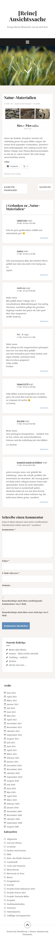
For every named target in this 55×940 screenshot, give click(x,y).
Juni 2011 (11, 746)
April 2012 (12, 719)
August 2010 (13, 780)
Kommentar (9, 529)
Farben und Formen (16, 850)
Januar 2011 (12, 761)
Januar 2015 (12, 704)
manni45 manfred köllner (29, 462)
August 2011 (13, 738)
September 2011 (14, 735)
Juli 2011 (11, 742)
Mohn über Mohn (17, 649)
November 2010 (14, 769)
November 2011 (14, 727)
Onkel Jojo (22, 220)
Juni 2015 (11, 692)
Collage (18, 174)
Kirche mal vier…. (17, 665)
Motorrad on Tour (15, 873)
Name (5, 560)
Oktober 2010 (13, 773)
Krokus (12, 661)
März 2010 (12, 800)
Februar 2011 (13, 757)
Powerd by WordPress (17, 931)
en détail (11, 846)
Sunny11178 (22, 384)
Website (6, 585)
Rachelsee (45, 187)
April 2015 (12, 696)
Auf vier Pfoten (14, 843)
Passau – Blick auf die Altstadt (23, 653)
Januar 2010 (12, 807)
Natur (10, 877)
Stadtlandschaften (16, 904)
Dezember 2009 (14, 811)
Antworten (44, 238)
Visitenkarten (13, 911)
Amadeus (41, 931)
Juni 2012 (11, 712)
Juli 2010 (11, 784)
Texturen (11, 908)
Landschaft (12, 862)
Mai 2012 (11, 715)
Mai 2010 (11, 792)
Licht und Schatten (16, 865)
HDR (9, 854)
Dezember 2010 (14, 765)
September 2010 (14, 777)
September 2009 (14, 822)
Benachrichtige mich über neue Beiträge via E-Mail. (25, 614)
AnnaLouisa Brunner (23, 103)
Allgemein (12, 839)
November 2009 (14, 815)
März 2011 (12, 754)
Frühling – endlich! (18, 657)
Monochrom (13, 869)
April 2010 (12, 796)
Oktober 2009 (13, 819)
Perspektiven (13, 881)
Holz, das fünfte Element (19, 858)
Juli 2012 (11, 708)
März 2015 (12, 700)
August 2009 (13, 826)
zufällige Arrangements (18, 915)
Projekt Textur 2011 (16, 892)
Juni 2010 (11, 788)
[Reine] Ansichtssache (27, 16)
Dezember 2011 (14, 723)
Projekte (36, 103)
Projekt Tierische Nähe (18, 896)
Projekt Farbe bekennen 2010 (21, 888)
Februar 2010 (13, 803)
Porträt (10, 885)
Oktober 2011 (13, 731)
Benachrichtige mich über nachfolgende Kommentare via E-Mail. (22, 602)
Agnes (20, 251)
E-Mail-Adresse (11, 573)
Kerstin (20, 421)
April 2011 (12, 750)
